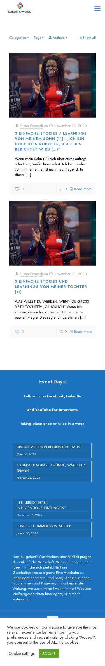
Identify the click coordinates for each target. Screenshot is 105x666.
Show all (89, 37)
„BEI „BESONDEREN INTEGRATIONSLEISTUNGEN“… (43, 505)
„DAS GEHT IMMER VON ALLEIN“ (44, 526)
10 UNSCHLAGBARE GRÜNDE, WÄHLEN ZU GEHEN (52, 467)
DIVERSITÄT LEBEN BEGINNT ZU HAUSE (49, 447)
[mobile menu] (97, 8)
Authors (58, 37)
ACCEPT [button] (49, 653)
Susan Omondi (31, 125)
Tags (37, 37)
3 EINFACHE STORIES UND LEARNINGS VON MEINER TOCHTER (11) (51, 287)
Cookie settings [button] (21, 653)
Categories (17, 37)
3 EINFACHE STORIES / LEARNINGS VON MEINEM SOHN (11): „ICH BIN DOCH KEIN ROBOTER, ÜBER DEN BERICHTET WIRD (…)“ (51, 141)
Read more (83, 189)
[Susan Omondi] (20, 8)
